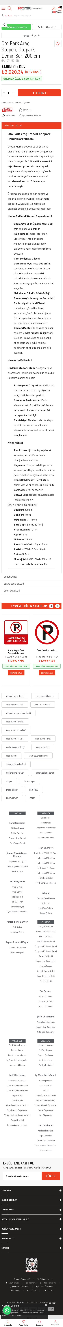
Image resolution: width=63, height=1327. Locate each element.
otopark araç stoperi (15, 696)
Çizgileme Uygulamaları (19, 1286)
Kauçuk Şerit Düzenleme (45, 1027)
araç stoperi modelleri (16, 730)
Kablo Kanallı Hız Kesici (46, 976)
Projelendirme (50, 1283)
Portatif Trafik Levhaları (45, 1100)
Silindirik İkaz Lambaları (46, 1140)
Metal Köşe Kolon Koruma (17, 866)
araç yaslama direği (14, 704)
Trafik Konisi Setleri (45, 878)
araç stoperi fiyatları (15, 721)
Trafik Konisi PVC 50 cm (46, 858)
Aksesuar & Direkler (17, 1065)
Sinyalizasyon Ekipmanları (17, 1110)
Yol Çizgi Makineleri (46, 1065)
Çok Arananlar (31, 1283)
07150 (32, 798)
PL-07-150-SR (12, 798)
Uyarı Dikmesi (17, 887)
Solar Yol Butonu (45, 1006)
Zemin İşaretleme (45, 1060)
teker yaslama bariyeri (16, 764)
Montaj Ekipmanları (45, 1110)
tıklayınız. (18, 1315)
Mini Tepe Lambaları (45, 1130)
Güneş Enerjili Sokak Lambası (17, 1105)
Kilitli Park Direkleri (17, 828)
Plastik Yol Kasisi (45, 936)
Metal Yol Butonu (45, 996)
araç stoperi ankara (15, 738)
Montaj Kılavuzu (12, 1283)
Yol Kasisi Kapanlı (17, 952)
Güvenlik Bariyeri (17, 906)
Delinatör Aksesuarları (45, 837)
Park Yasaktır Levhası (47, 650)
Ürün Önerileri (12, 590)
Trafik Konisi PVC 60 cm (46, 863)
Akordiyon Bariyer (17, 932)
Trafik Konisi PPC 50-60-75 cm (45, 853)
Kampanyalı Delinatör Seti (46, 827)
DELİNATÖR (45, 813)
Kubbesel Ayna (17, 1050)
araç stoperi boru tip (45, 696)
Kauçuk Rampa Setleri (45, 971)
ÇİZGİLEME (45, 1041)
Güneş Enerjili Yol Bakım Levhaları (17, 1115)
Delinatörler (45, 817)
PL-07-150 (33, 789)
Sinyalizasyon (17, 1095)
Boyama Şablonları (45, 1055)
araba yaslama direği (15, 747)
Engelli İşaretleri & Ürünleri (45, 1095)
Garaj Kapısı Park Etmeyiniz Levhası (16, 652)
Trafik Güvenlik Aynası (17, 1045)
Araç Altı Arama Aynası (17, 1055)
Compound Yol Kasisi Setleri (46, 946)
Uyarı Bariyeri (17, 892)
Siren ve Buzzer (46, 1150)
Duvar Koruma (17, 871)
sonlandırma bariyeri (15, 772)
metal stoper (12, 789)
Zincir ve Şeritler (46, 1085)
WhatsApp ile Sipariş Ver (17, 27)
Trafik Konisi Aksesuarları (46, 883)
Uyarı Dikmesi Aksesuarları (17, 911)
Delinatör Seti (46, 822)
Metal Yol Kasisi (46, 981)
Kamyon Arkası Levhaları (17, 1125)
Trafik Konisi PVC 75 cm (46, 868)
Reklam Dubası (46, 913)
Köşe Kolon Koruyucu (17, 861)
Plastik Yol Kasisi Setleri (46, 941)
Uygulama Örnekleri (44, 1286)
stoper (9, 781)
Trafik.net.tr (32, 1290)
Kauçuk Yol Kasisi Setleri (45, 931)
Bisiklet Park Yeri (17, 833)
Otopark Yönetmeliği (22, 1279)
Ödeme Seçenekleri (14, 583)
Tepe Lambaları (45, 1135)
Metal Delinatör (46, 832)
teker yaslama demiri (45, 772)
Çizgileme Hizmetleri (46, 1045)
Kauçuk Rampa (45, 966)
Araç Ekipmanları (45, 1080)
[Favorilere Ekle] (58, 44)
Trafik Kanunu (43, 1279)
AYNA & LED (17, 1041)
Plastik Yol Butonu (46, 1001)
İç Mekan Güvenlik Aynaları (17, 1060)
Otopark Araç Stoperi (17, 838)
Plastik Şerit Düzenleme (46, 1022)
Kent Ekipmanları (45, 1115)
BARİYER (17, 813)
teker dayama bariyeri (38, 755)
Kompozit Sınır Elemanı (46, 898)
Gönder (51, 1176)
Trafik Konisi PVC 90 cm (46, 873)
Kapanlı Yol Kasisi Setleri (45, 961)
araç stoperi (11, 755)
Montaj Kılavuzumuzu (41, 494)
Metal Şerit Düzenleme (45, 1032)
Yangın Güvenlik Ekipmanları (45, 1105)
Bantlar (46, 1090)
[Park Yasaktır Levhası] (47, 632)
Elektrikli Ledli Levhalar (17, 1080)
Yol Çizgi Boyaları (45, 1050)
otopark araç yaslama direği (18, 713)
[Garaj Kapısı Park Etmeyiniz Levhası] (16, 632)
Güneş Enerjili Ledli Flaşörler (17, 1090)
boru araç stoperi (42, 704)
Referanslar (15, 1290)
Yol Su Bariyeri (17, 901)
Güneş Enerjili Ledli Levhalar (17, 1085)
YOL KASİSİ (45, 922)
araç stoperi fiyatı (43, 738)
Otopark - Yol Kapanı (17, 947)
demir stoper (29, 781)
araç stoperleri (42, 747)
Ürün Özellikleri (13, 125)
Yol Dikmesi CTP (17, 897)
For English (48, 1290)
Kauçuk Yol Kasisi (46, 926)
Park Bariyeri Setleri (17, 843)
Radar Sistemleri (17, 1120)
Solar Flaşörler (17, 1100)
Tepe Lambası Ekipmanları (45, 1145)
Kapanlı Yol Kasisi (46, 956)
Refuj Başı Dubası (46, 908)
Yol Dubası (45, 903)
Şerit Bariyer (17, 927)
